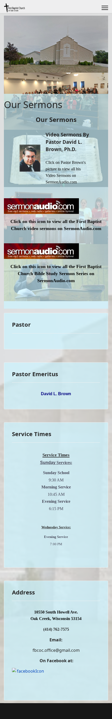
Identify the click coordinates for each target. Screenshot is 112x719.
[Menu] (105, 8)
